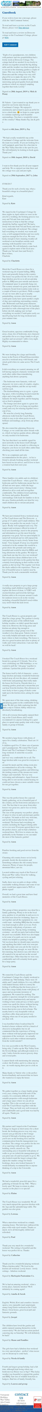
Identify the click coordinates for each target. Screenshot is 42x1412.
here (7, 37)
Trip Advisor (23, 27)
